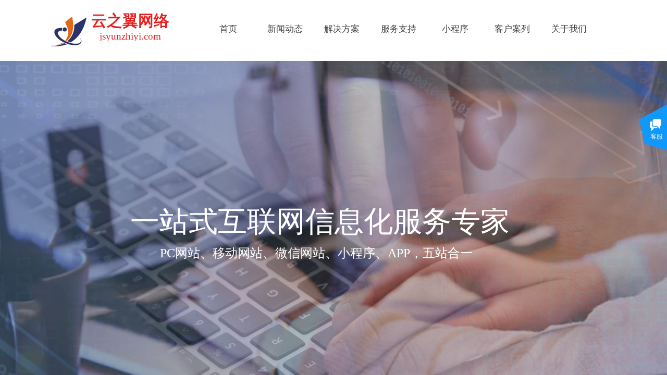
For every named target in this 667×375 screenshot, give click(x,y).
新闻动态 (285, 29)
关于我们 (569, 29)
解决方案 (342, 29)
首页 (228, 29)
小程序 (455, 29)
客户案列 (512, 29)
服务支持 (398, 29)
